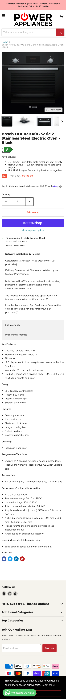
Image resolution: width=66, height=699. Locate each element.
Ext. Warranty (12, 325)
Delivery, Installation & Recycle (22, 254)
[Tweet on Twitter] (10, 558)
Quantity (6, 194)
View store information (15, 245)
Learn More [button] (48, 685)
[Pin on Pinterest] (22, 558)
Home (5, 42)
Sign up (49, 648)
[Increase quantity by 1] (29, 201)
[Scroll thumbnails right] (61, 121)
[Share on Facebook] (4, 558)
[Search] (60, 32)
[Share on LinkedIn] (16, 558)
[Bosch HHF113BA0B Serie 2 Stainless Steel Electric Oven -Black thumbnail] (7, 121)
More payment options (33, 230)
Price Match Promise (16, 334)
